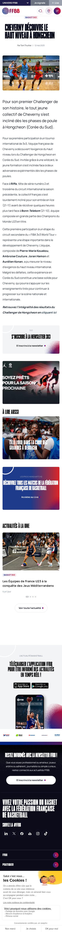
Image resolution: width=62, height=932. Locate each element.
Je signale (39, 2)
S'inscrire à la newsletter (29, 780)
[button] (31, 382)
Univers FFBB (10, 2)
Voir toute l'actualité (30, 607)
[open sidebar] (57, 10)
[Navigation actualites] (27, 596)
